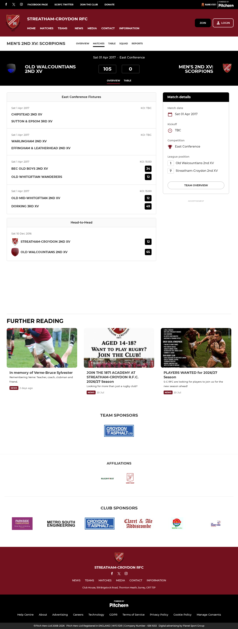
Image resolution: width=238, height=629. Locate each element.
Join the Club (89, 4)
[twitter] (13, 4)
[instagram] (21, 4)
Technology (96, 614)
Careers (78, 614)
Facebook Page (38, 4)
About (43, 614)
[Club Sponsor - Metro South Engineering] (61, 524)
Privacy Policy (159, 614)
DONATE (109, 4)
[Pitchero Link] (226, 6)
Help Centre (25, 614)
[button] (31, 28)
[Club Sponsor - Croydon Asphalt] (119, 431)
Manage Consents (209, 614)
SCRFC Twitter (63, 4)
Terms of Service (134, 614)
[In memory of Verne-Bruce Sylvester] (42, 348)
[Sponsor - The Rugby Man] (216, 524)
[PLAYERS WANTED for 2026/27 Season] (196, 348)
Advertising (60, 614)
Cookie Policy (182, 614)
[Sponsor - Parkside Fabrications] (22, 524)
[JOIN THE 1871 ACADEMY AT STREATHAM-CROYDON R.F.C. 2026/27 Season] (119, 348)
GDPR (113, 614)
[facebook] (6, 4)
